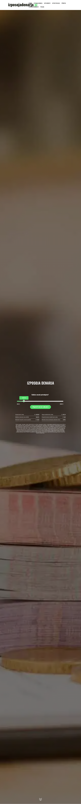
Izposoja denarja (38, 3)
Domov (30, 3)
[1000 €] (24, 401)
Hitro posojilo (56, 3)
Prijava (42, 7)
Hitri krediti (47, 3)
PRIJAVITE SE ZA (40, 407)
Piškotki (64, 3)
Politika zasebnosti (34, 7)
